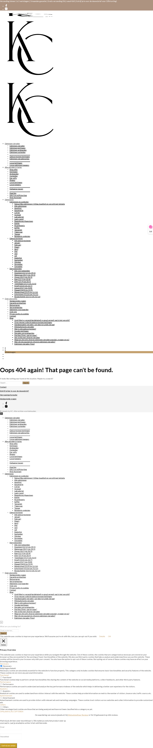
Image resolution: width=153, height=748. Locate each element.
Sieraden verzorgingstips (24, 333)
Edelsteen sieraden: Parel (24, 344)
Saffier (17, 228)
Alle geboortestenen (22, 240)
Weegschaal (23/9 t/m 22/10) (26, 292)
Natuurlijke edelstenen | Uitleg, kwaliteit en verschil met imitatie (39, 204)
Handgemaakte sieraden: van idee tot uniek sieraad (34, 324)
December (18, 266)
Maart (16, 247)
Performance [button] (5, 682)
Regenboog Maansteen (23, 221)
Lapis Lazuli (19, 219)
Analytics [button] (4, 689)
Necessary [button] (4, 664)
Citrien (17, 212)
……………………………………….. (20, 154)
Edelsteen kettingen (17, 148)
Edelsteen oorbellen (17, 152)
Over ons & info (11, 299)
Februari (17, 245)
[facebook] (6, 6)
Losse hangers (15, 184)
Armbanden (14, 174)
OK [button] (109, 636)
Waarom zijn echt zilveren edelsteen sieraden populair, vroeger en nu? (41, 340)
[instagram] (6, 9)
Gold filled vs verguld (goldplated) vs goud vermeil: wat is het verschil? (42, 320)
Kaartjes (13, 193)
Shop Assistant (15, 197)
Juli (15, 256)
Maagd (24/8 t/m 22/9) (23, 290)
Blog (11, 318)
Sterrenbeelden (16, 268)
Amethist (18, 208)
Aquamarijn (18, 210)
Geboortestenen (16, 238)
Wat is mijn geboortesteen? (25, 329)
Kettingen (14, 172)
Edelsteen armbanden (18, 150)
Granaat (17, 215)
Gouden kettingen (21, 331)
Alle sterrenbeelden (22, 271)
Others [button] (3, 704)
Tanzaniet (18, 230)
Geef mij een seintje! (8, 746)
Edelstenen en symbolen (19, 202)
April (16, 249)
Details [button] (102, 636)
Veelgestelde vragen (18, 301)
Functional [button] (4, 675)
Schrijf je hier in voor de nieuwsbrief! (14, 391)
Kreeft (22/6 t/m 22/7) (23, 286)
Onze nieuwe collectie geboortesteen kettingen (33, 322)
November (18, 264)
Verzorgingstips (16, 307)
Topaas (17, 234)
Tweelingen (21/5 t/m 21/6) (25, 284)
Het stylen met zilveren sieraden (27, 337)
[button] (5, 348)
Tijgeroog (18, 232)
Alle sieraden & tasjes (13, 167)
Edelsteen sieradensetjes (19, 159)
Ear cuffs (13, 178)
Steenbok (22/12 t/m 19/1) (25, 273)
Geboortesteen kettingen (20, 156)
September (18, 260)
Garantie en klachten (18, 303)
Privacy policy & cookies (19, 314)
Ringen (12, 180)
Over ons (13, 312)
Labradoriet (19, 217)
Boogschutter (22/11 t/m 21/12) (27, 296)
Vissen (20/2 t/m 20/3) (23, 277)
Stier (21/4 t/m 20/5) (22, 281)
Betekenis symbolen (22, 236)
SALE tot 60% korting (18, 195)
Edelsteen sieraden (12, 144)
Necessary (7, 666)
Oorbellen (14, 176)
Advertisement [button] (6, 695)
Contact (13, 316)
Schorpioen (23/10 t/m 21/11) (26, 294)
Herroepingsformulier (8, 395)
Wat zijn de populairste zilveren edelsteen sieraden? (34, 342)
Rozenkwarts (19, 225)
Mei (15, 251)
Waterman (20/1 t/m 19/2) (24, 275)
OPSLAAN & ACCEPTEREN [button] (11, 711)
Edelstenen (9, 200)
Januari (17, 243)
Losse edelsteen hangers (19, 165)
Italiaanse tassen (16, 189)
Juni (15, 253)
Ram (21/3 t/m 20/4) (22, 279)
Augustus (18, 258)
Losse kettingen (16, 163)
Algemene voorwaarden (19, 309)
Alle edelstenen (20, 206)
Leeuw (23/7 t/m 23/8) (23, 288)
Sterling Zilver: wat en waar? (25, 335)
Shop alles (14, 169)
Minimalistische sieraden (24, 327)
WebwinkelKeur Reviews (78, 715)
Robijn (16, 223)
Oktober (17, 262)
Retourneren (15, 305)
